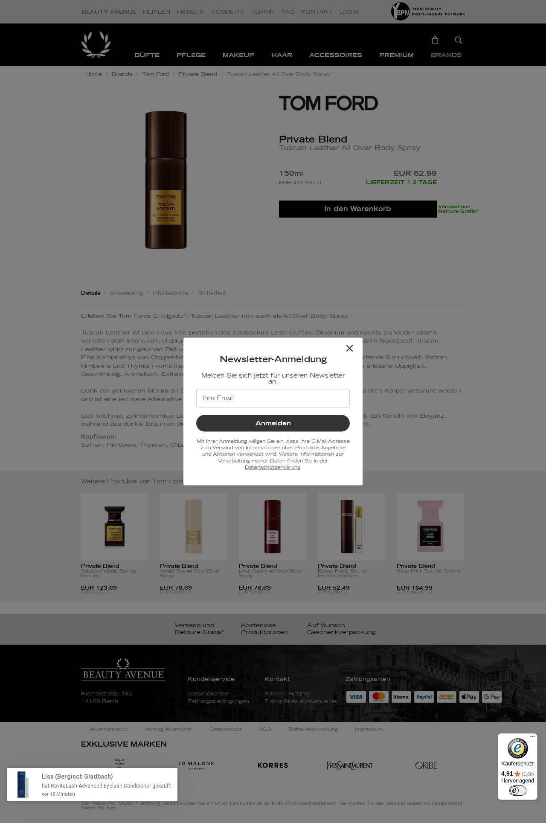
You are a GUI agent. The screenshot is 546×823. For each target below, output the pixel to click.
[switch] (517, 790)
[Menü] (532, 738)
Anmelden (273, 423)
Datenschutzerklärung (272, 467)
